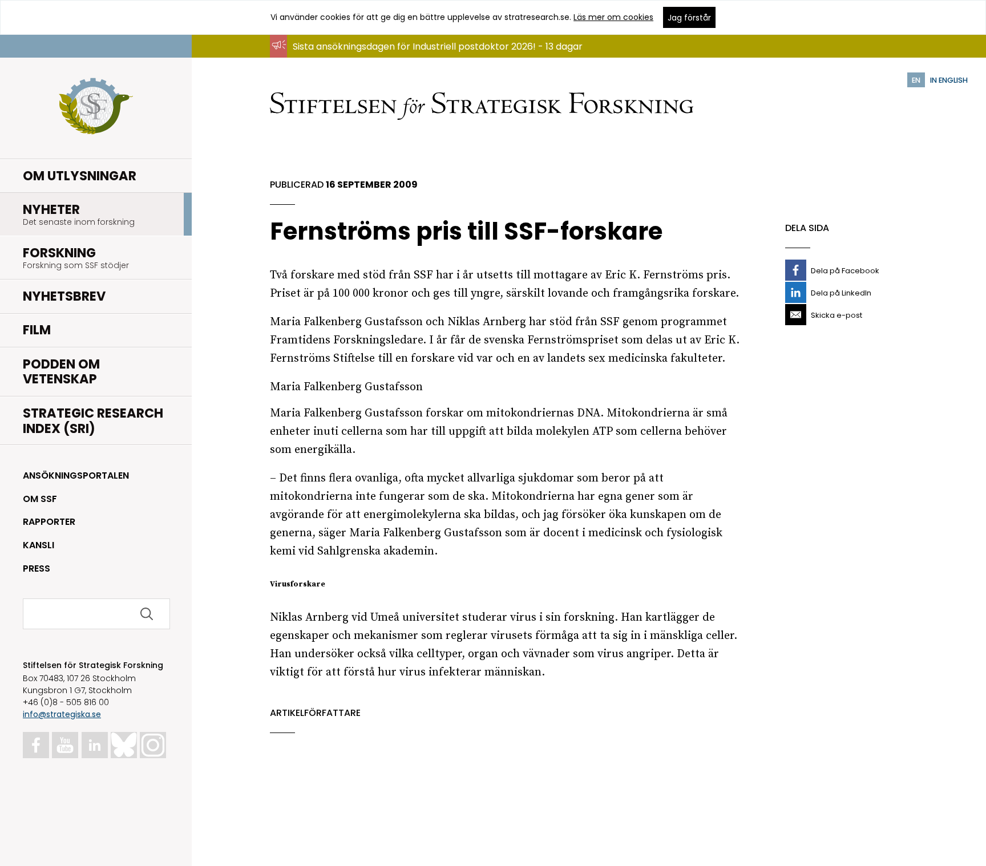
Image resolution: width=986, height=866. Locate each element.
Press (36, 568)
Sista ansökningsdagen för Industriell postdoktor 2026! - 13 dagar (438, 46)
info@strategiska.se (62, 714)
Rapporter (49, 521)
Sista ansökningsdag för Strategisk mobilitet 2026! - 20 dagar (429, 57)
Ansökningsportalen (76, 475)
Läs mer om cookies (613, 17)
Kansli (38, 545)
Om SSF (40, 498)
